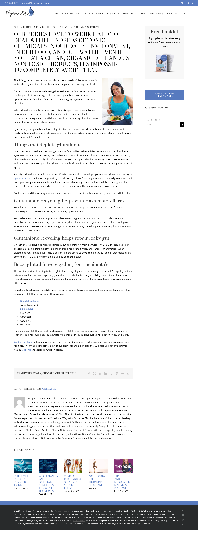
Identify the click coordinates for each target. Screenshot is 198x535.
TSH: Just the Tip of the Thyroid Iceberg (23, 480)
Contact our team (23, 341)
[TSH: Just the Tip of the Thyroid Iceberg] (23, 460)
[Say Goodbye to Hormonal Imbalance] (98, 460)
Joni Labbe (48, 389)
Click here (27, 349)
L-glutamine (26, 308)
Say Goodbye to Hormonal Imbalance (98, 480)
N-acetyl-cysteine (29, 300)
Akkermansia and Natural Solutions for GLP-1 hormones (48, 483)
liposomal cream (23, 178)
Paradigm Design (62, 511)
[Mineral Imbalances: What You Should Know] (73, 460)
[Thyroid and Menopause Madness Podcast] (123, 460)
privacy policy (79, 520)
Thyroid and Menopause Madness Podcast (122, 482)
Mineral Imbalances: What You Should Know (72, 482)
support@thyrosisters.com (36, 3)
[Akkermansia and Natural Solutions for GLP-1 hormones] (48, 460)
